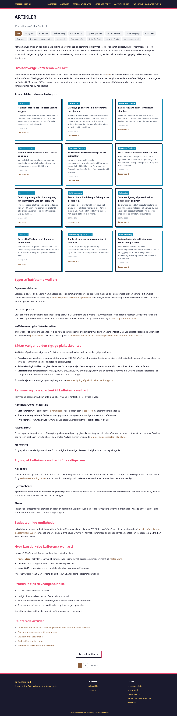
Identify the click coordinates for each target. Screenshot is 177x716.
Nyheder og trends (131, 39)
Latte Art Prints (112, 39)
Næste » (93, 665)
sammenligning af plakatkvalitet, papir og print (90, 380)
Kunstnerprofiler (77, 39)
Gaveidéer (21, 39)
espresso (88, 410)
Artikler (64, 4)
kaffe (108, 74)
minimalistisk (55, 410)
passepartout (36, 335)
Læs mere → (23, 132)
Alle (18, 33)
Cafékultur (43, 33)
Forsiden (52, 4)
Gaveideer (149, 33)
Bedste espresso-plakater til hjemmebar (37, 632)
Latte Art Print (103, 4)
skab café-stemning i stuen (33, 478)
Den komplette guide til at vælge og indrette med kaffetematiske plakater (54, 627)
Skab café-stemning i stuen (31, 641)
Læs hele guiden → (88, 654)
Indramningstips (133, 33)
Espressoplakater (82, 4)
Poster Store (24, 558)
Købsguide (61, 39)
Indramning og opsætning (147, 4)
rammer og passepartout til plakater (108, 437)
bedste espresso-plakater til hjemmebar (71, 297)
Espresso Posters (114, 33)
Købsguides (29, 33)
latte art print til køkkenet (123, 318)
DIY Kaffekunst (76, 33)
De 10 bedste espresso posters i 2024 (137, 152)
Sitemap (92, 690)
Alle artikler (93, 686)
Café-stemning (121, 4)
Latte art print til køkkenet (30, 636)
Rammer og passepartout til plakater (36, 645)
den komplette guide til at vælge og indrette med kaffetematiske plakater (105, 335)
